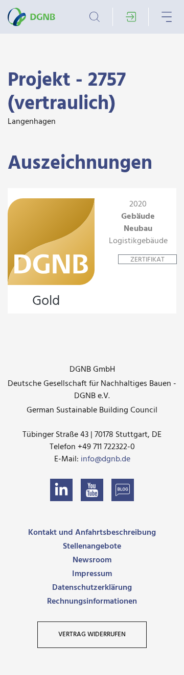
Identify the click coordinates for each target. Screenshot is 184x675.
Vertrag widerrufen (92, 634)
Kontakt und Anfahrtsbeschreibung (92, 532)
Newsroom (92, 560)
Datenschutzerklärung (92, 587)
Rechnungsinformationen (92, 601)
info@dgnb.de (105, 459)
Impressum (92, 574)
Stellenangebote (92, 546)
